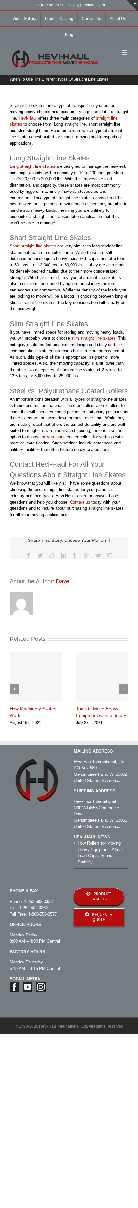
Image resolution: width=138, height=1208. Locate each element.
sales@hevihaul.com (86, 5)
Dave (62, 581)
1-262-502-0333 (38, 901)
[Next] (123, 689)
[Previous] (14, 689)
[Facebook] (14, 987)
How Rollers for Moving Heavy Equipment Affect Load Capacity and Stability (100, 852)
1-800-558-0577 (42, 914)
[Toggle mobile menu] (125, 52)
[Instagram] (41, 987)
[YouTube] (27, 987)
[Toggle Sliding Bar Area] (132, 6)
